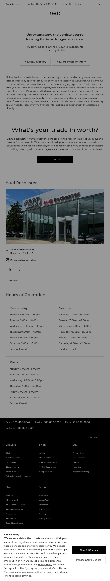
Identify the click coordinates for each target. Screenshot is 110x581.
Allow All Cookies (89, 550)
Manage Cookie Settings (88, 560)
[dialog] (55, 555)
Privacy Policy (45, 564)
